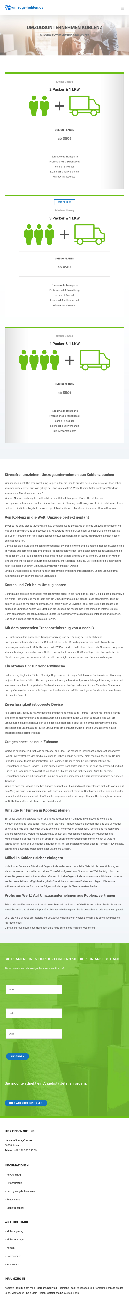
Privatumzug (14, 1174)
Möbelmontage (15, 1239)
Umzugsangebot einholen (21, 1191)
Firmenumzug (14, 1182)
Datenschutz (14, 1256)
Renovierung (13, 1199)
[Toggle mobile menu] (122, 8)
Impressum (13, 1264)
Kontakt (11, 1247)
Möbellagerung (15, 1231)
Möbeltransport (15, 1207)
